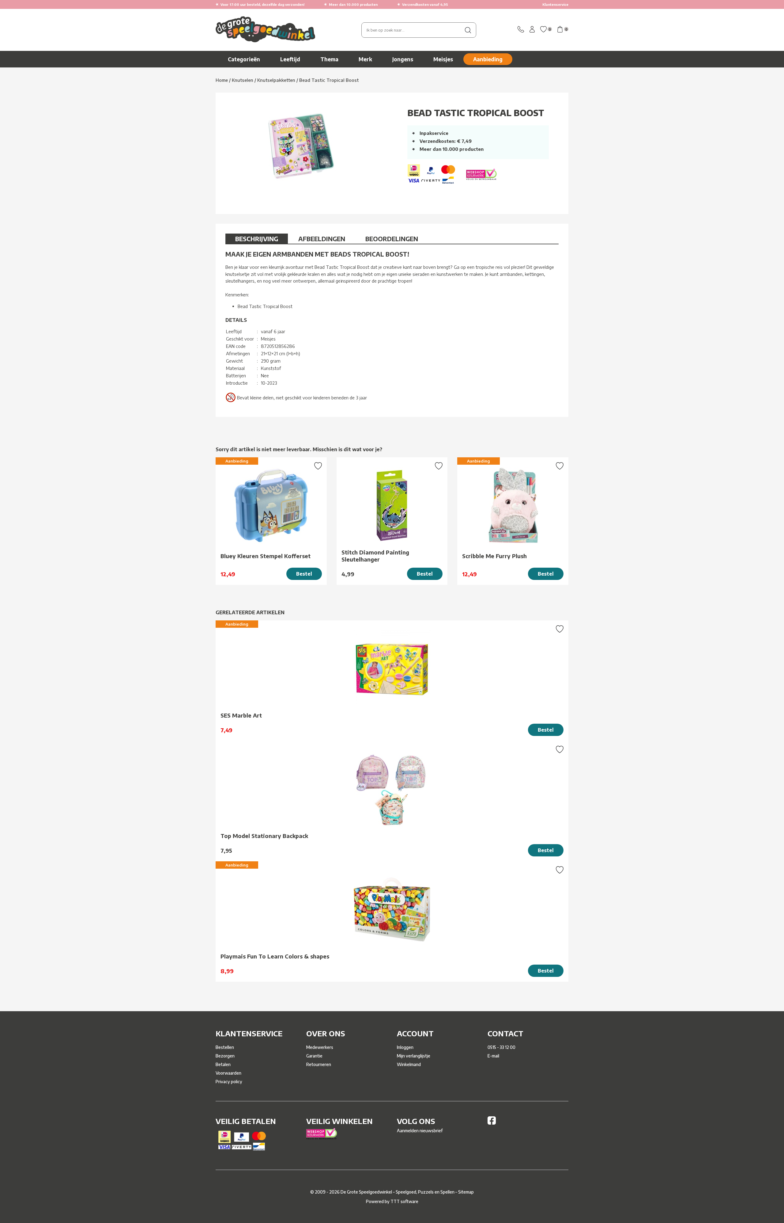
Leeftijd (290, 59)
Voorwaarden (228, 1073)
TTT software (404, 1201)
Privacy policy (229, 1081)
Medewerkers (319, 1047)
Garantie (314, 1055)
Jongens (402, 59)
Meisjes (443, 59)
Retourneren (318, 1064)
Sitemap (466, 1191)
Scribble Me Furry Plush (494, 555)
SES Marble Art (241, 715)
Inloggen (405, 1047)
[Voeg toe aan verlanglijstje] (318, 466)
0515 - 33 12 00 (501, 1047)
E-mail (493, 1055)
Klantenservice (555, 4)
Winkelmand (409, 1064)
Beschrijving (256, 238)
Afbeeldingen (321, 238)
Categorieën (244, 59)
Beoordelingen (391, 238)
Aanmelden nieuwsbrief (420, 1130)
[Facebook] (492, 1123)
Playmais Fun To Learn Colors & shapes (275, 956)
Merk (365, 59)
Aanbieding (488, 59)
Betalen (223, 1064)
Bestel (304, 574)
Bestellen (225, 1047)
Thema (329, 59)
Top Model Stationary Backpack (264, 835)
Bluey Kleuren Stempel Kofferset (266, 555)
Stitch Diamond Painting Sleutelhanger (375, 556)
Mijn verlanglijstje (413, 1055)
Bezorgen (225, 1055)
